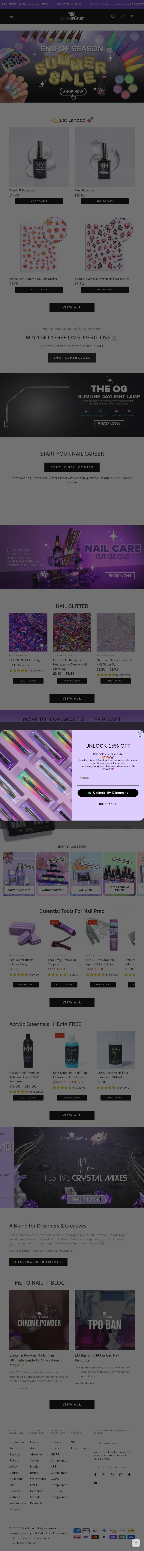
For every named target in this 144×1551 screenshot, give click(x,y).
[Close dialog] (140, 734)
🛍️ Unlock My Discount (108, 793)
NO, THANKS (108, 804)
